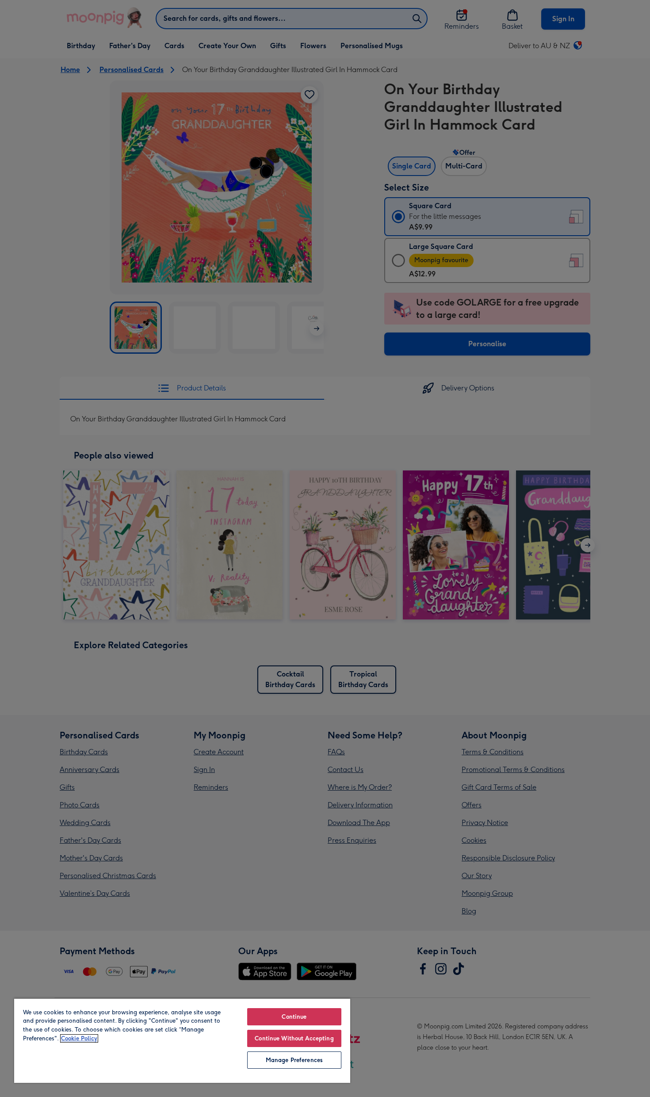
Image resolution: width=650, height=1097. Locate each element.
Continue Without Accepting (294, 1038)
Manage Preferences (294, 1060)
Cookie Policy (79, 1038)
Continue (294, 1016)
